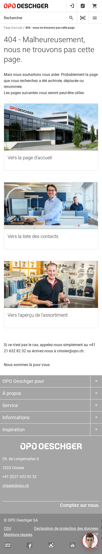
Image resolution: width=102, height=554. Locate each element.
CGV (7, 528)
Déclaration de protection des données (66, 528)
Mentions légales (18, 534)
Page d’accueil (13, 27)
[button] (90, 541)
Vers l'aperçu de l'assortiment (38, 315)
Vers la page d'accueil (30, 157)
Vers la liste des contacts (33, 236)
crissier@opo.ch (15, 485)
